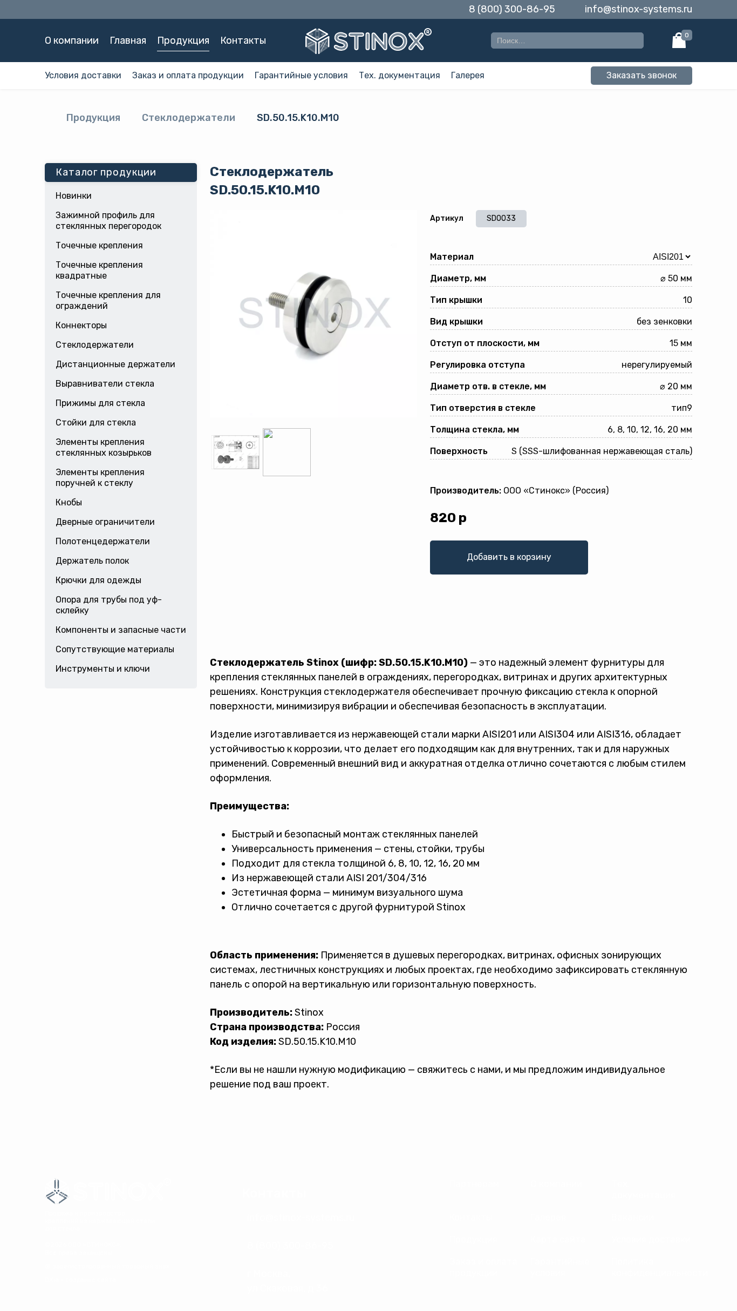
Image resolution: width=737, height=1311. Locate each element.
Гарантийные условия (301, 75)
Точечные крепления (99, 245)
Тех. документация (399, 75)
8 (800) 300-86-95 (512, 9)
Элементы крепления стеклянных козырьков (104, 447)
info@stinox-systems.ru (638, 9)
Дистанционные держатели (115, 364)
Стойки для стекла (96, 422)
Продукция (183, 40)
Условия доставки (83, 75)
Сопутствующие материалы (115, 649)
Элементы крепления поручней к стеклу (100, 477)
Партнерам (474, 1183)
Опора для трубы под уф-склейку (109, 605)
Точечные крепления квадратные (99, 270)
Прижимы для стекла (100, 403)
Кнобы (69, 502)
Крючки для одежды (98, 580)
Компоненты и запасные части (121, 630)
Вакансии (632, 1217)
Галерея (467, 75)
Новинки (74, 196)
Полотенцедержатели (103, 541)
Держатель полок (92, 561)
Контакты (243, 40)
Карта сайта (558, 1239)
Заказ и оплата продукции (188, 75)
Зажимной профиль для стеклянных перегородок (108, 220)
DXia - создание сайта (80, 1279)
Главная (128, 40)
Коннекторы (81, 325)
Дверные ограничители (105, 522)
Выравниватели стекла (105, 384)
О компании (72, 40)
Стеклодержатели (188, 118)
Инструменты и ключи (103, 669)
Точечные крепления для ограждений (108, 300)
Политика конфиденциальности (659, 1267)
